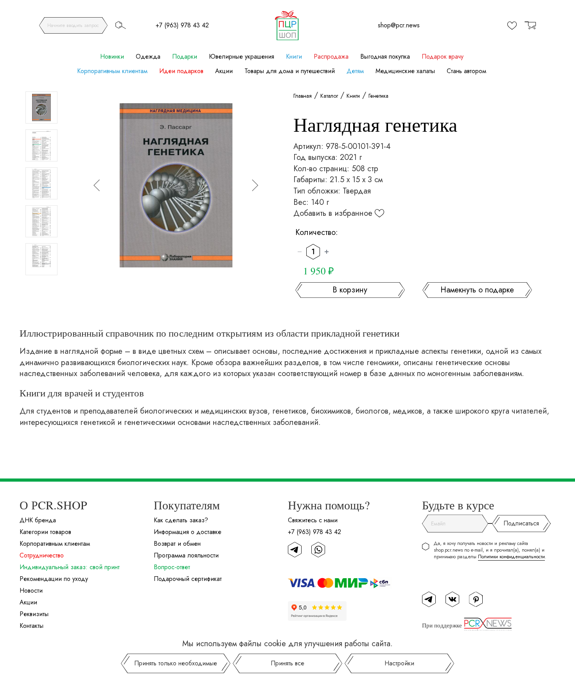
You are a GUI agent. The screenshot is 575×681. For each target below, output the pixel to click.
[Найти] (120, 25)
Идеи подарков (181, 71)
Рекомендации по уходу (54, 578)
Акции (224, 71)
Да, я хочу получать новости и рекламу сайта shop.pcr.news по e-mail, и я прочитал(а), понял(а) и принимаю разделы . (490, 550)
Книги (294, 56)
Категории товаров (45, 531)
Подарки (184, 56)
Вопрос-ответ (172, 567)
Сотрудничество (42, 555)
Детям (355, 71)
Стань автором (466, 71)
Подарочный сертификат (188, 578)
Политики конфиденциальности (511, 556)
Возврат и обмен (177, 543)
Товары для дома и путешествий (289, 71)
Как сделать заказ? (181, 520)
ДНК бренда (38, 520)
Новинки (112, 56)
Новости (31, 590)
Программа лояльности (186, 555)
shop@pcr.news (399, 25)
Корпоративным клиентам (112, 71)
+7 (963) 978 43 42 (182, 25)
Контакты (31, 625)
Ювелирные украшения (241, 56)
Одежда (148, 56)
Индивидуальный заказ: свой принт (70, 567)
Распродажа (331, 56)
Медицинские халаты (405, 71)
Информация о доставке (187, 531)
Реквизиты (34, 613)
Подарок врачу (443, 56)
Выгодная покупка (385, 56)
